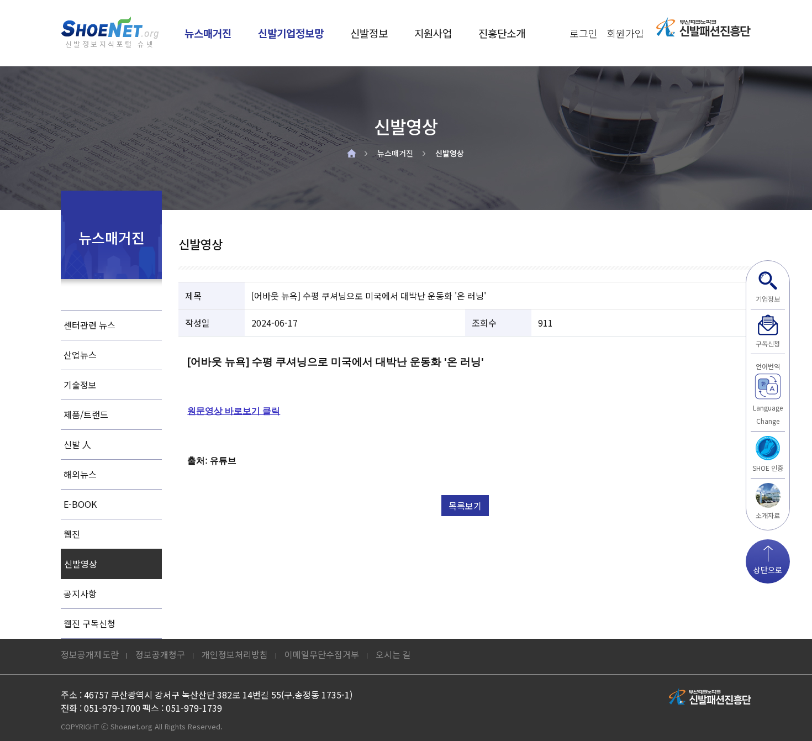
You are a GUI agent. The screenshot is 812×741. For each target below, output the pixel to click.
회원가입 (625, 33)
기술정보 (80, 384)
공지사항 (80, 593)
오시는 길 (393, 654)
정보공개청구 (160, 654)
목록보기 (465, 505)
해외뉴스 (80, 474)
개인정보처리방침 (235, 654)
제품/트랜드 (86, 414)
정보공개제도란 (90, 654)
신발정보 (369, 32)
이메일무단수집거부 (321, 654)
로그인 (584, 33)
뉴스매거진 (207, 32)
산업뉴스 (80, 354)
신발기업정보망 (291, 32)
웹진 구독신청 (89, 623)
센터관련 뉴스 (89, 325)
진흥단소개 (501, 32)
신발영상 (449, 153)
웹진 (72, 533)
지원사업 (433, 32)
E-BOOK (80, 504)
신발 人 (77, 444)
